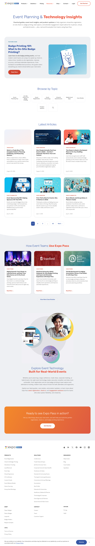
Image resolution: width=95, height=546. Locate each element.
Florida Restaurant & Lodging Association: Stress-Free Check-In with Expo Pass (76, 273)
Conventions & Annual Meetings (42, 480)
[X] (72, 447)
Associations (37, 483)
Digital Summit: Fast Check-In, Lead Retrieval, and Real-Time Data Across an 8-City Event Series (17, 274)
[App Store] (64, 447)
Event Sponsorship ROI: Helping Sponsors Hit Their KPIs (17, 198)
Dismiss (81, 542)
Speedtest (66, 468)
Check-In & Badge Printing (11, 462)
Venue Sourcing (8, 486)
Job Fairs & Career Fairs (40, 465)
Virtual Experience (9, 474)
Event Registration (9, 459)
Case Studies (67, 465)
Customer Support (39, 516)
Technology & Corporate (40, 495)
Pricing (42, 3)
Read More (14, 72)
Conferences (37, 459)
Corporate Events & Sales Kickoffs (42, 468)
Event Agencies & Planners (41, 498)
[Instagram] (84, 447)
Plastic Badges (8, 513)
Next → (60, 223)
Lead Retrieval (8, 468)
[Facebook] (76, 447)
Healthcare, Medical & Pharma (42, 492)
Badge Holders (8, 519)
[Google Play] (68, 447)
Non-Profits (37, 486)
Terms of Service (8, 531)
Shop (57, 3)
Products (24, 3)
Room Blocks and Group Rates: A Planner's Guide (76, 198)
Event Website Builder (10, 483)
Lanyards (6, 516)
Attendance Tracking (9, 465)
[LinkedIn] (89, 447)
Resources (49, 3)
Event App (7, 471)
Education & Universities (40, 489)
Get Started (84, 3)
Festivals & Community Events (42, 474)
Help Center (67, 459)
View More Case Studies (47, 299)
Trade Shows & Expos (39, 462)
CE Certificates (8, 477)
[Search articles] (53, 107)
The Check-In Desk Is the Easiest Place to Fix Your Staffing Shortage (76, 151)
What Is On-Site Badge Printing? (21, 49)
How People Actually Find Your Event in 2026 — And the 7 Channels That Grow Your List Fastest (46, 152)
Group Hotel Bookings (10, 489)
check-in (43, 390)
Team (35, 513)
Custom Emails (8, 480)
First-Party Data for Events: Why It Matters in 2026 (46, 198)
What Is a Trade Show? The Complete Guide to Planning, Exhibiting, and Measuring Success (16, 152)
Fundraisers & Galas (39, 471)
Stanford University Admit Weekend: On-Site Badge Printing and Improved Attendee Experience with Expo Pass (47, 274)
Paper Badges (8, 510)
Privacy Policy (7, 534)
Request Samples (8, 522)
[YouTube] (80, 447)
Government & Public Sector (41, 501)
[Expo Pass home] (11, 3)
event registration (34, 390)
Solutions (33, 3)
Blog (65, 462)
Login (73, 3)
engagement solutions (56, 390)
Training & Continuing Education (42, 477)
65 (53, 223)
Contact (65, 3)
